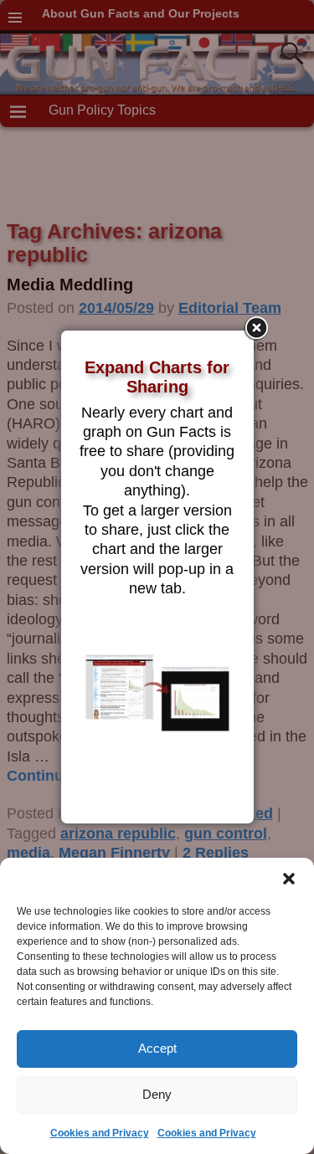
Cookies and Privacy (99, 1133)
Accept (157, 1048)
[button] (289, 878)
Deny (157, 1094)
